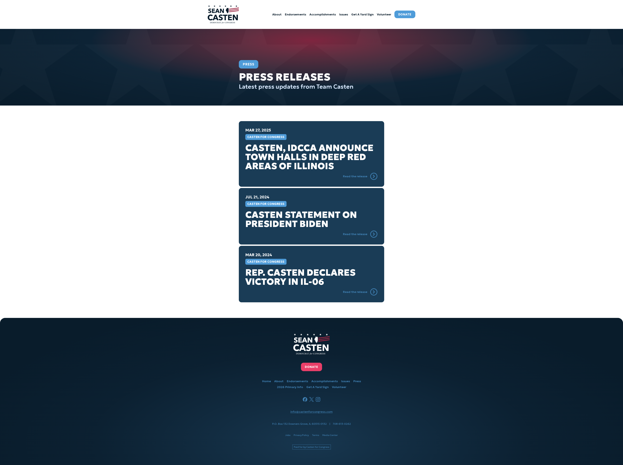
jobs (287, 435)
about (276, 14)
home (266, 381)
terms (315, 435)
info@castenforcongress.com (311, 412)
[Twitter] (311, 399)
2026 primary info (290, 387)
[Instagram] (318, 399)
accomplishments (322, 14)
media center (330, 435)
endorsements (295, 14)
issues (343, 14)
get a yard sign (362, 14)
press (357, 381)
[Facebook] (305, 399)
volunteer (384, 14)
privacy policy (301, 435)
